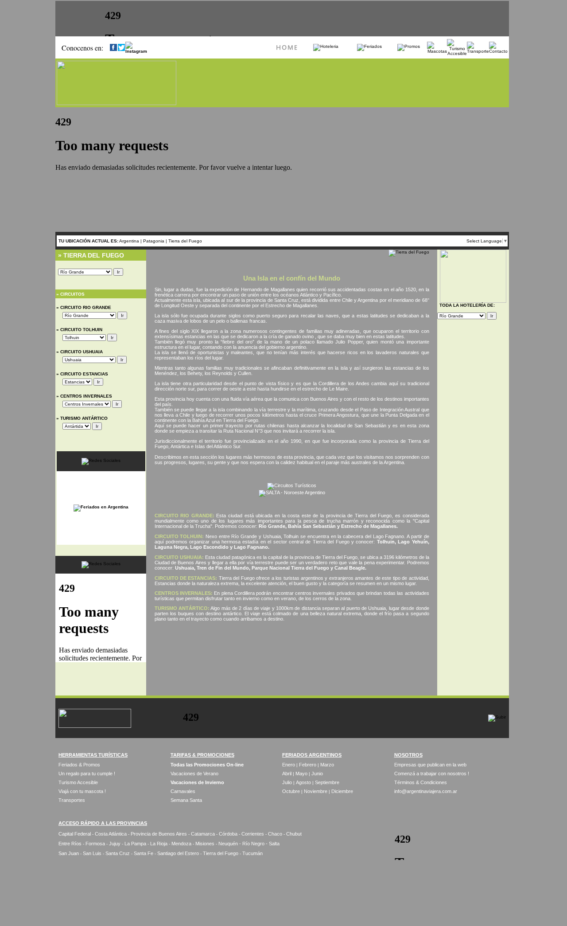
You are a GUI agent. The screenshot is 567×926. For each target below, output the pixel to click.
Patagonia (154, 240)
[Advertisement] (292, 650)
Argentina (129, 240)
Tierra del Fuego (185, 240)
